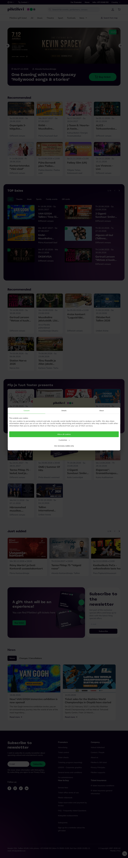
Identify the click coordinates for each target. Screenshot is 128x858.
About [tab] (101, 410)
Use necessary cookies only (64, 446)
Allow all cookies (64, 434)
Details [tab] (64, 410)
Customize (63, 440)
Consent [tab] (27, 410)
